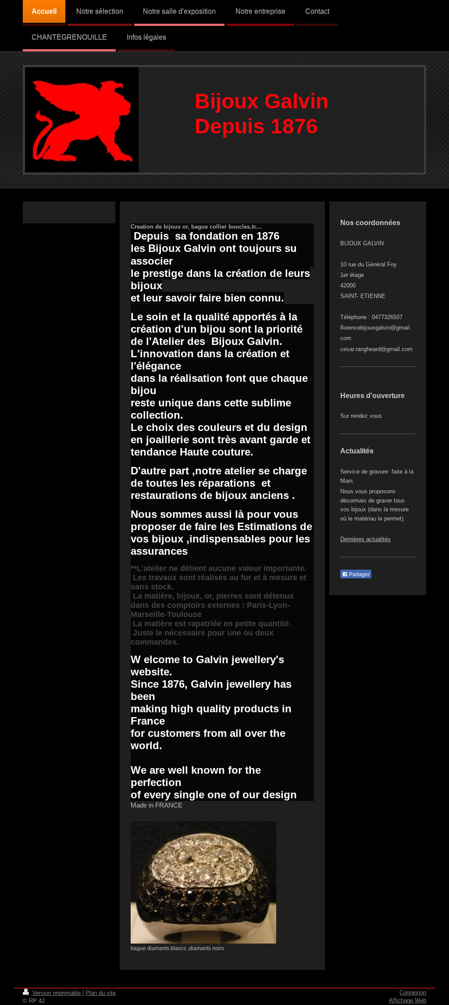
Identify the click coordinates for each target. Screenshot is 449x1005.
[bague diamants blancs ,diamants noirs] (203, 882)
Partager (359, 574)
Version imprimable (56, 993)
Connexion (412, 992)
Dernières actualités (365, 539)
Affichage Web (407, 1000)
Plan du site (101, 993)
